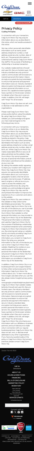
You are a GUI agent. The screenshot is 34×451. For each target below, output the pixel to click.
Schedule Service (16, 400)
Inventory (16, 386)
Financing (16, 378)
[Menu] (29, 4)
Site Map (8, 438)
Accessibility (15, 436)
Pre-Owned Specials (16, 394)
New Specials (16, 392)
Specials (16, 395)
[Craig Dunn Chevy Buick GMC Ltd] (11, 7)
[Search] (4, 405)
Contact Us (6, 436)
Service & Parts (16, 397)
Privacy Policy (27, 436)
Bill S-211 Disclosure (16, 380)
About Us (16, 372)
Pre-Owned (16, 390)
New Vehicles (16, 388)
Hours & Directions (16, 375)
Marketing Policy (16, 383)
